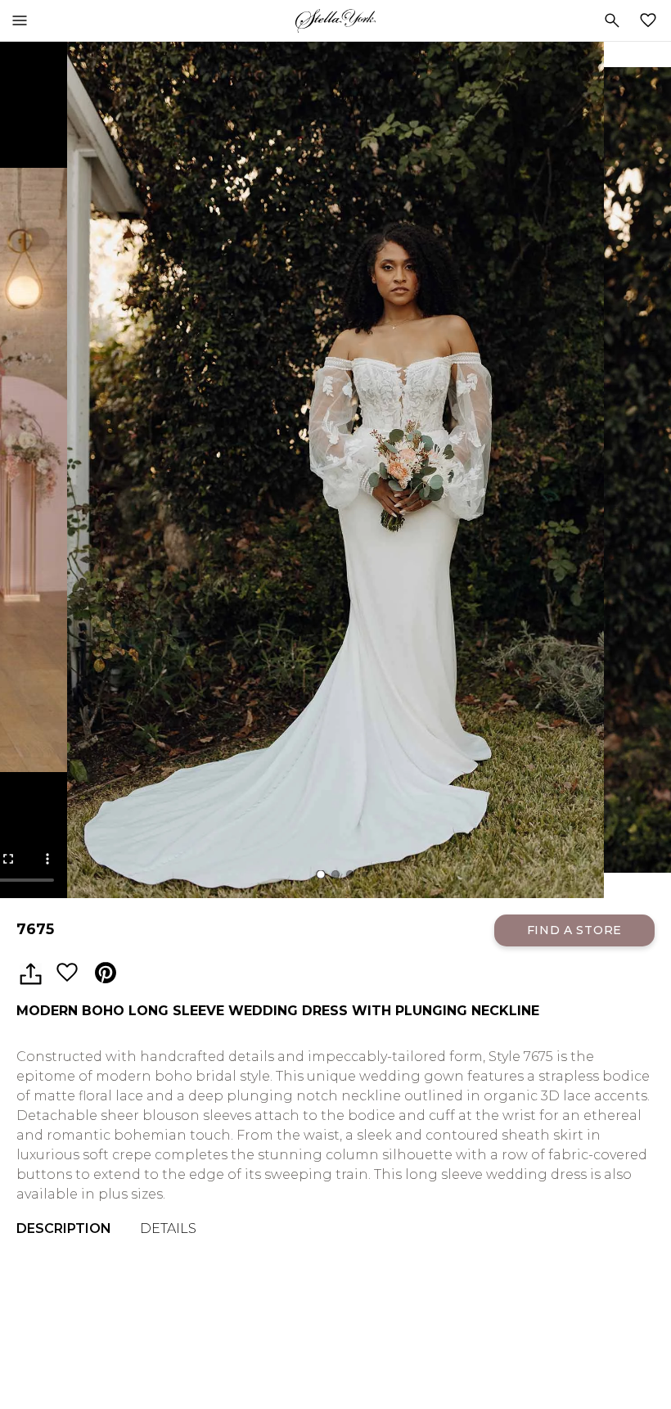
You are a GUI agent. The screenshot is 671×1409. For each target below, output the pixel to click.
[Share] (30, 973)
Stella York (335, 20)
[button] (321, 874)
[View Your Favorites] (651, 20)
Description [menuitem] (63, 1228)
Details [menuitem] (168, 1228)
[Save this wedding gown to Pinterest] (105, 973)
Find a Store (574, 930)
